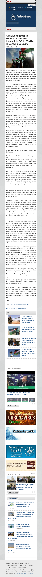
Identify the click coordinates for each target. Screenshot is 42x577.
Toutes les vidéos (13, 406)
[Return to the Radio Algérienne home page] (21, 14)
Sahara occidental (21, 308)
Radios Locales (22, 567)
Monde (8, 308)
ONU (28, 304)
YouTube (13, 9)
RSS (12, 7)
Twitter (29, 7)
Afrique (13, 308)
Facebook (20, 7)
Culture (30, 565)
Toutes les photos (13, 492)
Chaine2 (20, 563)
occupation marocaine (20, 304)
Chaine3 (27, 563)
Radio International (12, 565)
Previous (32, 403)
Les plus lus (13, 498)
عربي (31, 5)
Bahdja (14, 567)
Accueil (8, 563)
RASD (11, 304)
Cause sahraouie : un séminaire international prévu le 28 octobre (29, 329)
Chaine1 (14, 563)
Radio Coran (22, 565)
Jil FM (8, 567)
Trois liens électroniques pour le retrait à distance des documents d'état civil (25, 504)
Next (34, 403)
